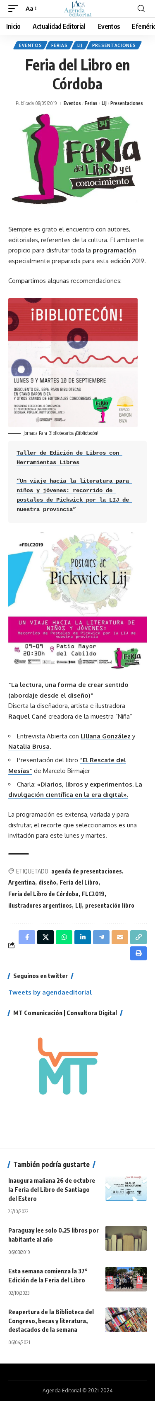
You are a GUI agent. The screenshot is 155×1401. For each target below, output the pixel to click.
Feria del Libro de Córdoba (43, 893)
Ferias (59, 45)
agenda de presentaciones (86, 871)
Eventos (30, 45)
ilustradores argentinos (40, 905)
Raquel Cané (27, 716)
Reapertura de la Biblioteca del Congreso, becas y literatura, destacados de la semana (51, 1320)
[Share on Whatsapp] (64, 937)
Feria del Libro (79, 882)
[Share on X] (45, 937)
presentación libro (109, 905)
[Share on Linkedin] (82, 937)
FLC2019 (93, 893)
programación (114, 250)
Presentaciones (114, 45)
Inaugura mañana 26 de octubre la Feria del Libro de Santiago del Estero (51, 1189)
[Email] (120, 937)
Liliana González (106, 736)
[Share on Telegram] (101, 937)
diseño (47, 882)
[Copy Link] (138, 937)
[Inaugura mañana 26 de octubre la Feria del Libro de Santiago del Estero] (126, 1188)
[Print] (138, 953)
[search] (141, 9)
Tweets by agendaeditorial (50, 992)
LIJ (80, 45)
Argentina (21, 882)
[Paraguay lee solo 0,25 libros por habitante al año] (126, 1238)
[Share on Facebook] (27, 937)
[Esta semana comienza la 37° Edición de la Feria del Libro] (126, 1279)
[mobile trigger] (15, 8)
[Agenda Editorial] (77, 8)
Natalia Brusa (29, 746)
